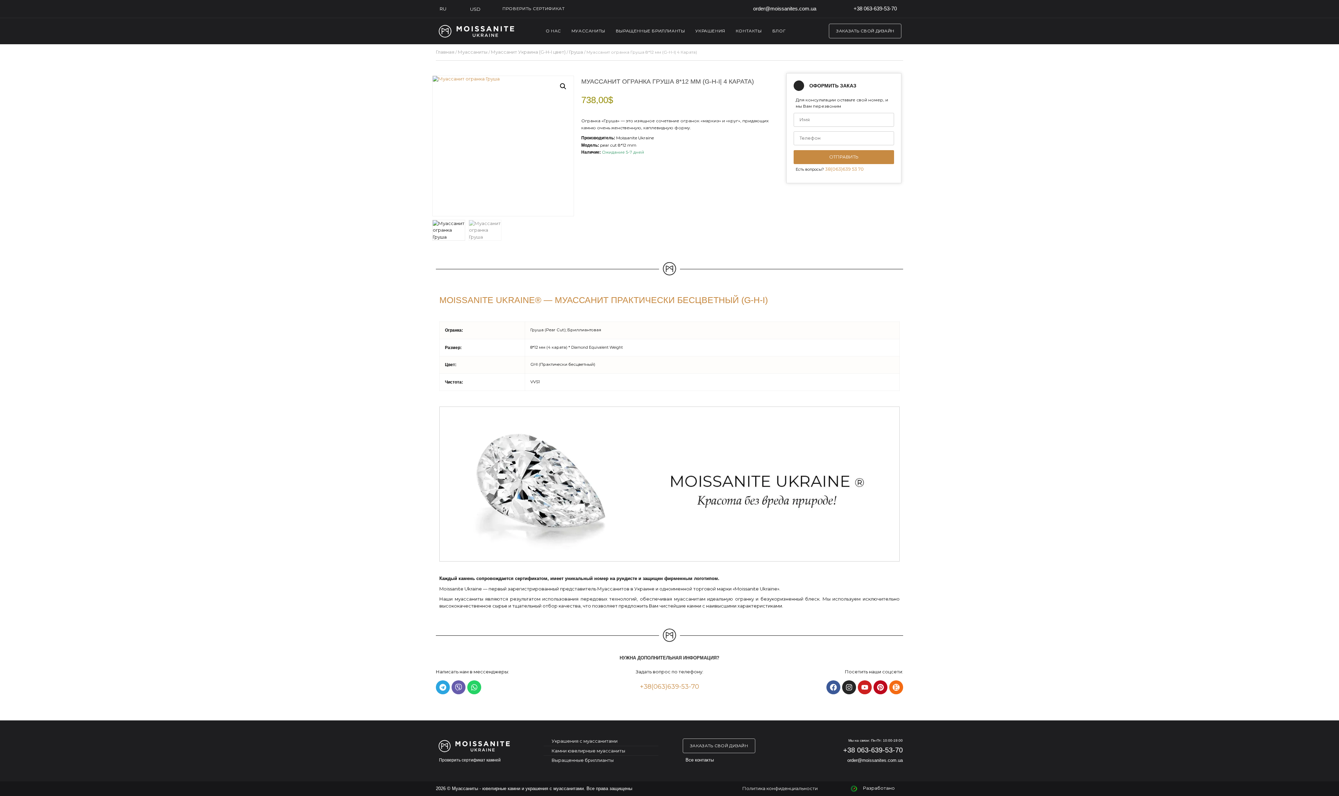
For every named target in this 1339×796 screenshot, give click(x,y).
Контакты (749, 30)
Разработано (879, 788)
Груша (576, 52)
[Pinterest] (880, 687)
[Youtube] (865, 687)
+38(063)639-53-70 (669, 686)
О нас (553, 30)
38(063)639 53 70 (844, 169)
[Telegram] (443, 687)
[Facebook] (833, 687)
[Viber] (459, 687)
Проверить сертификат (533, 8)
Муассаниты (588, 30)
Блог (779, 30)
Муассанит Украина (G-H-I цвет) (528, 52)
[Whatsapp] (474, 687)
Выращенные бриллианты (650, 30)
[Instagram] (849, 687)
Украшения (710, 30)
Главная (445, 52)
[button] (563, 86)
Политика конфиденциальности (780, 788)
